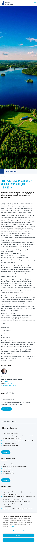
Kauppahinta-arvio (8, 471)
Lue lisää (11, 526)
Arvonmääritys (7, 468)
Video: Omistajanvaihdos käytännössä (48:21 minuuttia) (18, 440)
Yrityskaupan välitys (8, 464)
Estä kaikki (18, 535)
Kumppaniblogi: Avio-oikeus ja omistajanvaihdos (16, 501)
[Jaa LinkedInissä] (13, 393)
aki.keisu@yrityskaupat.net (8, 385)
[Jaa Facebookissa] (7, 393)
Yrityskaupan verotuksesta (10, 433)
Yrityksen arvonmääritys (9, 443)
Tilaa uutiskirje (6, 409)
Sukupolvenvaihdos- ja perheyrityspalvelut (15, 466)
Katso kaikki (6, 452)
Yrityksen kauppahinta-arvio (10, 445)
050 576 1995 (8, 383)
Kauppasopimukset (8, 473)
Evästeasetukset (18, 530)
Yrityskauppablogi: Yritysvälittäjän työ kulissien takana (18, 508)
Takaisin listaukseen (11, 171)
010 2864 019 (8, 381)
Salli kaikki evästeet (18, 540)
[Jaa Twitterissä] (10, 394)
